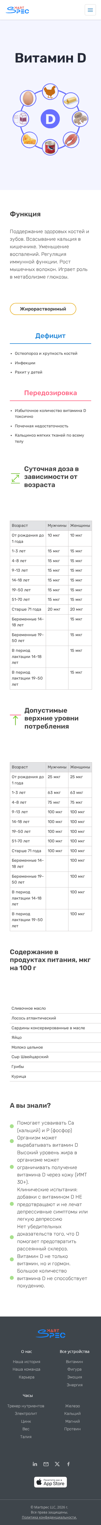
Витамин (74, 1361)
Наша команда (26, 1369)
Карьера (27, 1377)
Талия (25, 1436)
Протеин (72, 1429)
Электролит (26, 1413)
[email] (46, 1464)
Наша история (26, 1361)
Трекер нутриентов (25, 1406)
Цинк (26, 1421)
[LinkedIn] (34, 1464)
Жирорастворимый (43, 309)
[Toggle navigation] (90, 9)
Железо (72, 1406)
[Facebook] (68, 1464)
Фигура (74, 1369)
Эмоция (74, 1377)
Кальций (72, 1413)
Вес (25, 1429)
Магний (72, 1421)
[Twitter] (57, 1464)
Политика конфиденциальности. (49, 1517)
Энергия (74, 1385)
